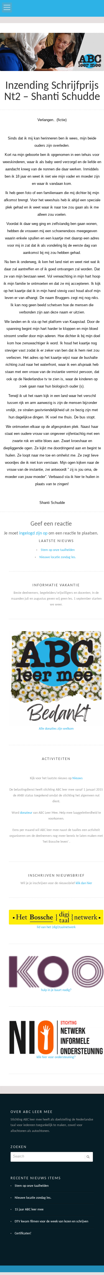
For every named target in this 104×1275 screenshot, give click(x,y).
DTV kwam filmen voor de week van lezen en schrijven (51, 1221)
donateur (26, 813)
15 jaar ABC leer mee (29, 1209)
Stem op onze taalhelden (58, 550)
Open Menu (7, 8)
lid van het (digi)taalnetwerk (56, 927)
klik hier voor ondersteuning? (56, 1057)
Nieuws (77, 778)
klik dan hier (84, 883)
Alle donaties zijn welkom (56, 728)
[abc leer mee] (52, 54)
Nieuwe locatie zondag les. (57, 557)
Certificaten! (23, 1233)
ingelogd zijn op (33, 533)
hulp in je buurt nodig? (56, 990)
